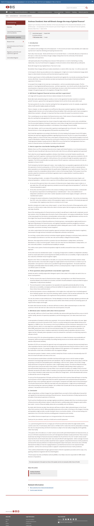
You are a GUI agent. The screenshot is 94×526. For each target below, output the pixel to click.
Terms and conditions (30, 519)
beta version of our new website (15, 2)
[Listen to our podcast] (73, 519)
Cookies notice (29, 525)
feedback (48, 2)
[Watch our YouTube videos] (68, 519)
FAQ (6, 521)
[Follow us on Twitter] (63, 519)
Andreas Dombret (38, 35)
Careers (7, 525)
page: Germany (36, 490)
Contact (7, 523)
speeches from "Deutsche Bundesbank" (42, 487)
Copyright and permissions (31, 521)
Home (7, 15)
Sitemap (7, 519)
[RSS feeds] (71, 519)
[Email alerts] (59, 522)
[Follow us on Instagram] (76, 519)
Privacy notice (28, 523)
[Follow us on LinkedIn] (66, 519)
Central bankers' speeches (25, 15)
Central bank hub (14, 15)
